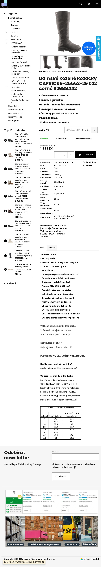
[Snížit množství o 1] (57, 155)
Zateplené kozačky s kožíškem (21, 72)
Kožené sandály (18, 90)
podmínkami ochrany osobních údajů (73, 466)
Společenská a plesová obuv (17, 95)
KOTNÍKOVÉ (17, 43)
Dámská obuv (15, 18)
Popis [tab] (42, 247)
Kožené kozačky (19, 46)
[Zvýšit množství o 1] (70, 155)
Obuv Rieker (13, 106)
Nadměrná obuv (15, 109)
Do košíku (88, 154)
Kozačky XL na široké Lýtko (21, 66)
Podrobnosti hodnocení (74, 71)
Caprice (88, 138)
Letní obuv (16, 87)
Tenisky (14, 25)
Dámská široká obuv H (20, 101)
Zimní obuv (16, 39)
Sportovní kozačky (20, 62)
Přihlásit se (61, 476)
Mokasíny (15, 28)
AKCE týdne (13, 120)
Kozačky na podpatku (17, 57)
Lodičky (14, 32)
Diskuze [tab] (52, 247)
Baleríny (14, 36)
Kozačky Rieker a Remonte (19, 51)
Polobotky (15, 21)
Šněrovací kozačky (20, 77)
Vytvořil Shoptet (91, 559)
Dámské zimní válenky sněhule (19, 82)
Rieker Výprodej (15, 117)
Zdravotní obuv (15, 113)
